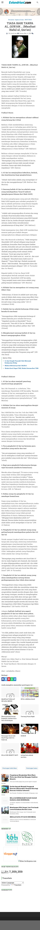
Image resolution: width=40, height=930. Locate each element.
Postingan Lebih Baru (10, 768)
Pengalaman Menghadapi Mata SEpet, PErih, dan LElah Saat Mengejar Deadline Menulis (23, 777)
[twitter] (5, 679)
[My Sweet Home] (20, 2)
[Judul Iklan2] (27, 846)
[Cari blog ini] (37, 2)
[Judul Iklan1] (12, 846)
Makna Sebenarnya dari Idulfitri (16, 365)
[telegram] (14, 679)
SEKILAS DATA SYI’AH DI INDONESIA (23, 817)
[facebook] (2, 679)
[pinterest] (8, 679)
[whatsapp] (11, 679)
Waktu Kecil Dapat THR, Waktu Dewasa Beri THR (21, 368)
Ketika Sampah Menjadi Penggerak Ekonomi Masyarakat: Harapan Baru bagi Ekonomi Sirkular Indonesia (24, 788)
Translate (17, 885)
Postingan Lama (31, 768)
